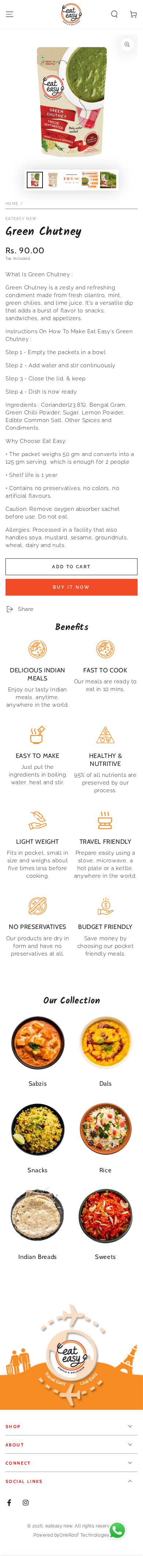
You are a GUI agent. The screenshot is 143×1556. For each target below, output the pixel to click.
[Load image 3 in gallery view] (71, 180)
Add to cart (71, 566)
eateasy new (21, 219)
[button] (114, 14)
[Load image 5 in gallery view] (108, 180)
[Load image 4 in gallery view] (90, 180)
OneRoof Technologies (84, 1535)
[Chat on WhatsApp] (117, 1530)
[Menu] (9, 14)
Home (12, 204)
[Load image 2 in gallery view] (53, 180)
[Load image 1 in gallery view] (35, 180)
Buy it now (71, 587)
